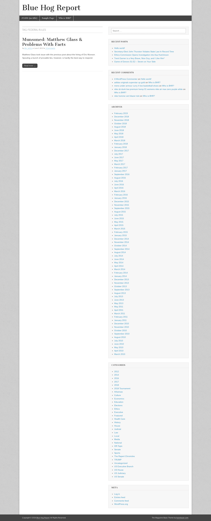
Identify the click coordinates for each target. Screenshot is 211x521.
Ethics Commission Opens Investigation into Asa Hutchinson (141, 55)
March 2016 (119, 191)
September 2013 (121, 290)
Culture (117, 395)
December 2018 (121, 116)
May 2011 (118, 306)
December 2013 (121, 279)
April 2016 (118, 188)
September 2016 (121, 174)
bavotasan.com (182, 518)
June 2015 (119, 218)
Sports (117, 453)
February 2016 (121, 195)
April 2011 (118, 310)
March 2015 (119, 228)
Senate (117, 449)
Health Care (119, 419)
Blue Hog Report (51, 7)
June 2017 (119, 157)
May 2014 (118, 262)
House (117, 426)
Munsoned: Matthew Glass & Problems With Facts (52, 42)
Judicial (117, 429)
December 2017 (121, 150)
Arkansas (118, 392)
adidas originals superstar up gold (129, 82)
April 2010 (118, 351)
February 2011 (121, 317)
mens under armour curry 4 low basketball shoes (136, 86)
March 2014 (119, 269)
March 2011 (119, 313)
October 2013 (120, 286)
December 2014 (121, 239)
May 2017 (118, 161)
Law (116, 432)
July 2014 (118, 256)
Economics (119, 398)
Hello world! (119, 48)
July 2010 (118, 340)
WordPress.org (121, 504)
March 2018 (119, 140)
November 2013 (121, 283)
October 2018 (120, 123)
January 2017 (120, 171)
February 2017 (121, 167)
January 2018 (120, 147)
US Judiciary (120, 473)
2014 (116, 375)
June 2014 (119, 259)
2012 (116, 371)
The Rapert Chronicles (124, 456)
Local (116, 436)
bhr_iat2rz (28, 48)
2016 (116, 378)
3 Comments (50, 48)
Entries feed (119, 497)
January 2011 (120, 320)
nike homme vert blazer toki (126, 96)
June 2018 (119, 130)
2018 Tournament (122, 388)
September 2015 (121, 208)
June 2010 (119, 344)
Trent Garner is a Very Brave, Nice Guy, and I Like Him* (139, 58)
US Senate (119, 476)
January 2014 (120, 276)
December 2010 (121, 323)
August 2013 (120, 293)
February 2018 (121, 144)
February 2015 (121, 232)
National (118, 443)
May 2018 (118, 133)
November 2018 (121, 120)
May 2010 (118, 347)
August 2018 (120, 127)
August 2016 (120, 178)
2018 (116, 385)
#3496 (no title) (29, 18)
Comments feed (121, 501)
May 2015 (118, 222)
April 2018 (118, 137)
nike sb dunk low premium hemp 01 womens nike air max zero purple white (148, 89)
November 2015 (121, 205)
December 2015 (121, 201)
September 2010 (121, 334)
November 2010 (121, 327)
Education (118, 402)
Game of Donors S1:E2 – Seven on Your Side (135, 61)
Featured (118, 415)
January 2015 (120, 235)
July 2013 (118, 296)
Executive (118, 412)
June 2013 (119, 300)
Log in (117, 494)
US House (118, 470)
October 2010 (120, 330)
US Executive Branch (123, 466)
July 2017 (118, 154)
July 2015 (118, 215)
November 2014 (121, 242)
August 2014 (120, 252)
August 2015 (120, 212)
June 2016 (119, 184)
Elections (118, 405)
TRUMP (117, 460)
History (117, 422)
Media (117, 439)
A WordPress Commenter (125, 79)
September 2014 (121, 249)
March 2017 (119, 164)
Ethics (117, 409)
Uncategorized (120, 463)
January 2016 (120, 198)
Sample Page (48, 18)
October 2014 (120, 245)
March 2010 (119, 354)
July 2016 (118, 181)
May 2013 (118, 303)
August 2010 (120, 337)
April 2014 (118, 266)
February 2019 (121, 113)
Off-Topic (118, 446)
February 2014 (121, 273)
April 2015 (118, 225)
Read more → (30, 66)
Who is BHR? (65, 18)
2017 (116, 382)
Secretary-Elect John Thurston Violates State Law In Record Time (144, 51)
